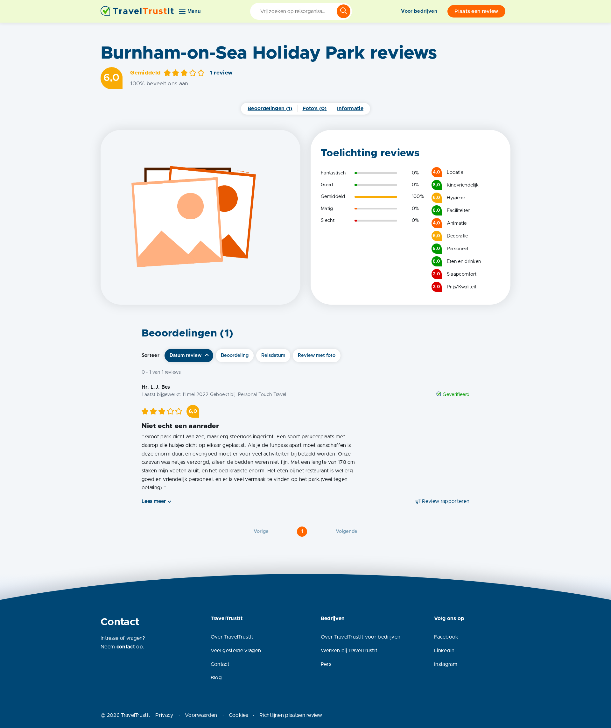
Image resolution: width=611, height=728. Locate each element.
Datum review (185, 355)
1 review (221, 73)
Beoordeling (235, 355)
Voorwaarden (201, 715)
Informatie (350, 108)
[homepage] (137, 11)
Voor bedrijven (419, 11)
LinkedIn (444, 650)
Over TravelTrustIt (232, 637)
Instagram (445, 664)
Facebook (446, 637)
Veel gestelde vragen (236, 650)
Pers (326, 664)
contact (125, 646)
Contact (220, 664)
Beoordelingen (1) (270, 108)
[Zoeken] (343, 11)
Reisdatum (273, 355)
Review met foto (316, 355)
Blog (216, 677)
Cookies (238, 715)
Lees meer (154, 501)
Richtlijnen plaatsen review (290, 715)
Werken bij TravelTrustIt (349, 650)
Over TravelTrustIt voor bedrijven (361, 637)
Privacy (164, 715)
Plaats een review (476, 11)
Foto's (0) (315, 108)
